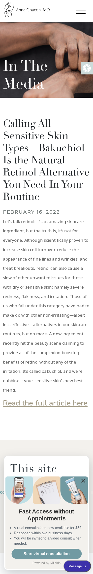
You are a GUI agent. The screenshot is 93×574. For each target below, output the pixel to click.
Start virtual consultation (47, 554)
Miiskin (55, 563)
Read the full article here (45, 403)
